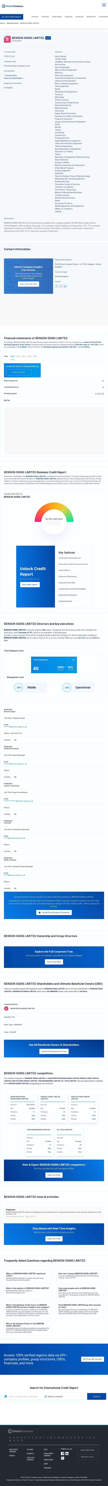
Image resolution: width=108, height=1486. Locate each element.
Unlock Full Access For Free (54, 1051)
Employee (68, 17)
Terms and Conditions (30, 1458)
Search (96, 1396)
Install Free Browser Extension (56, 912)
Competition (103, 17)
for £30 (54, 523)
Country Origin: (61, 272)
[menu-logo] (12, 6)
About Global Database (13, 1450)
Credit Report (57, 17)
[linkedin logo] (65, 286)
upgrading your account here (42, 1083)
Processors (47, 1468)
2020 (29, 356)
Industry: (58, 52)
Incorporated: (10, 52)
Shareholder (91, 17)
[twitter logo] (60, 286)
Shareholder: (9, 71)
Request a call (87, 1457)
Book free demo (88, 1450)
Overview (34, 17)
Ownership (79, 17)
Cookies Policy (48, 1459)
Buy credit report (30, 584)
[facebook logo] (56, 286)
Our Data (30, 1449)
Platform (12, 1455)
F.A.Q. (46, 1449)
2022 (18, 356)
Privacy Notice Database (48, 1454)
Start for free (18, 372)
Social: (58, 281)
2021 (24, 356)
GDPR (46, 1463)
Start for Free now (28, 284)
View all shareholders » (14, 78)
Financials (45, 17)
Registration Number (13, 83)
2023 (13, 356)
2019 (35, 356)
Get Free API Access (92, 1359)
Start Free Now (54, 962)
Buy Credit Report (13, 17)
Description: (9, 218)
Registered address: (63, 259)
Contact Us (30, 1453)
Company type (10, 61)
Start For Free (54, 1175)
